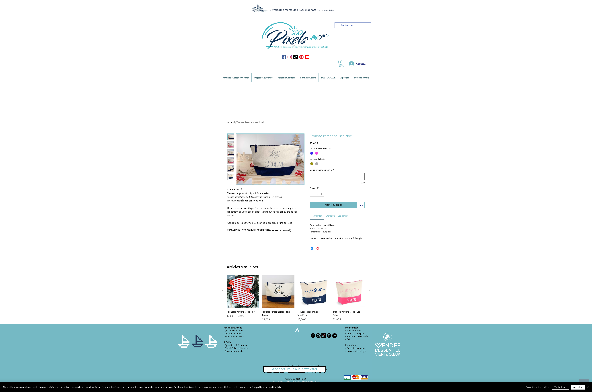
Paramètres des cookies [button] (537, 387)
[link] (317, 215)
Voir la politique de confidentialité (266, 387)
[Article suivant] (370, 291)
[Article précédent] (222, 291)
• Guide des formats (233, 351)
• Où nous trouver (233, 333)
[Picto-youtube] (334, 335)
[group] (296, 298)
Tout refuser (560, 387)
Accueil (231, 122)
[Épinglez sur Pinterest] (318, 248)
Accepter (577, 387)
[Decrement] (312, 194)
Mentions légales (312, 381)
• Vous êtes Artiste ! (234, 336)
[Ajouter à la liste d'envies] (361, 205)
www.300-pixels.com (296, 378)
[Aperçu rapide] (278, 291)
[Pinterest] (329, 335)
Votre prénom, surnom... (322, 169)
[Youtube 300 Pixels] (307, 57)
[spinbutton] (317, 194)
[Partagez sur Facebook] (312, 248)
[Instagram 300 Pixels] (290, 57)
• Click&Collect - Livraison (236, 348)
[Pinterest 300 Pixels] (301, 57)
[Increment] (322, 194)
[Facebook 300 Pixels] (284, 57)
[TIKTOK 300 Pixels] (295, 57)
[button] (341, 63)
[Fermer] (588, 387)
